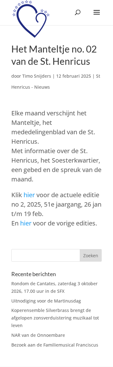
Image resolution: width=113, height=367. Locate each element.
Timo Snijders (36, 76)
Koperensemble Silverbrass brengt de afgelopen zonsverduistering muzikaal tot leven (55, 317)
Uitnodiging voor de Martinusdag (46, 301)
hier (29, 195)
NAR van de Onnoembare (38, 335)
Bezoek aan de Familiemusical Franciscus (54, 345)
